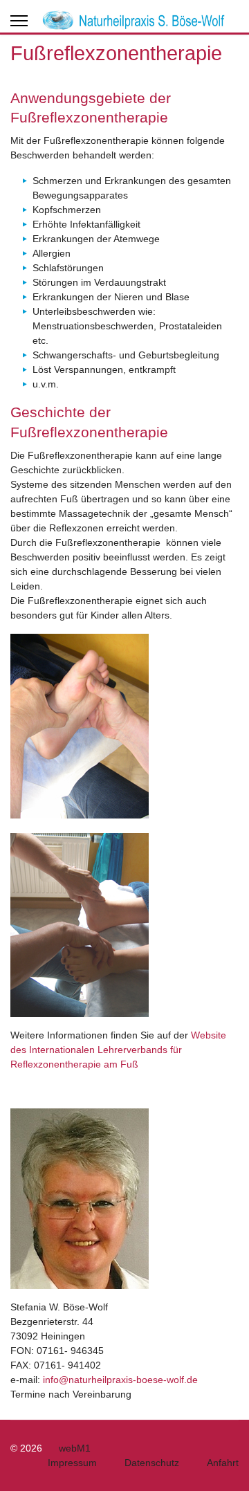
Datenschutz (151, 1462)
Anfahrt (223, 1462)
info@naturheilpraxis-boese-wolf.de (120, 1379)
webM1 (75, 1448)
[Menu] (19, 21)
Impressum (72, 1462)
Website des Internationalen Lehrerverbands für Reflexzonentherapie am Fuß (118, 1050)
